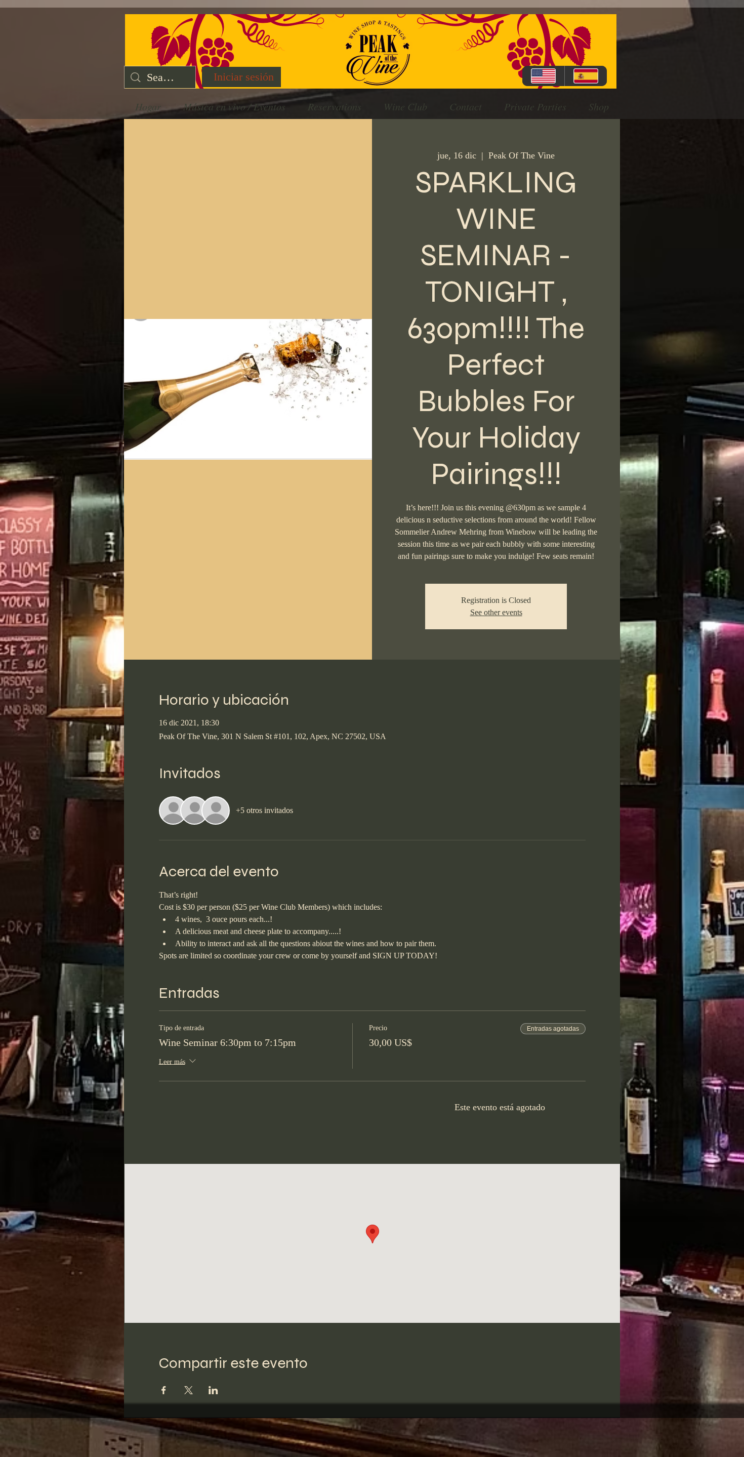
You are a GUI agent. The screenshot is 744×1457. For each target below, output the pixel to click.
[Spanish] (585, 76)
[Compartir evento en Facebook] (164, 1390)
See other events (496, 612)
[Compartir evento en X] (188, 1390)
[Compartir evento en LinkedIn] (213, 1390)
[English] (543, 76)
